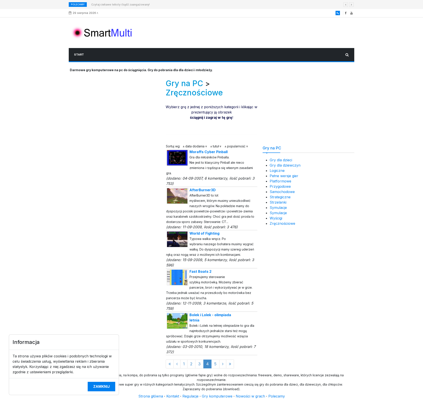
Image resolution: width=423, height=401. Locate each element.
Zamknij (101, 386)
